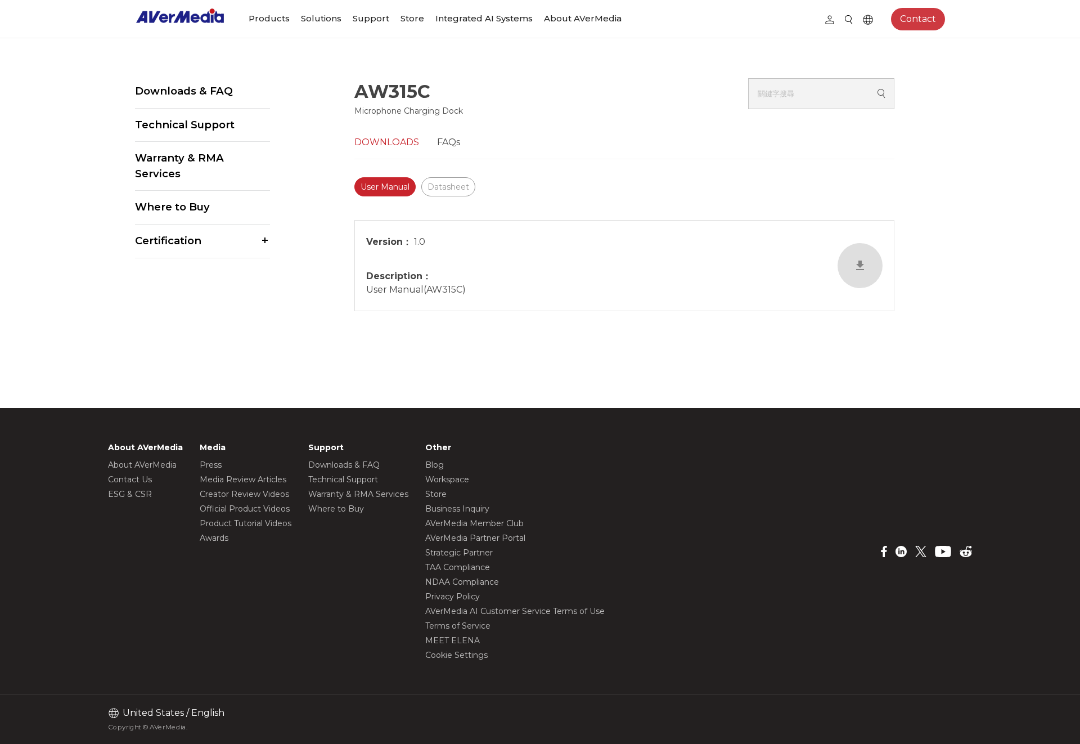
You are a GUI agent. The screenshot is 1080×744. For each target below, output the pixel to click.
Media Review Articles (243, 479)
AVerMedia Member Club (474, 523)
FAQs (448, 142)
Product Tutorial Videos (245, 523)
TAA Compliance (457, 567)
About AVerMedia (583, 18)
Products (269, 18)
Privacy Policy (452, 596)
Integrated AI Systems (484, 18)
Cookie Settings (456, 655)
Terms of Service (457, 626)
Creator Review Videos (244, 494)
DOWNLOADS (386, 142)
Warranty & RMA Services (179, 165)
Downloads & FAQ (184, 90)
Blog (434, 465)
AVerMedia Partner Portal (475, 538)
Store (412, 18)
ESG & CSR (130, 494)
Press (211, 465)
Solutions (321, 18)
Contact (918, 19)
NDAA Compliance (462, 582)
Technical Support (185, 124)
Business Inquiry (457, 509)
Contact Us (130, 479)
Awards (214, 538)
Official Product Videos (245, 509)
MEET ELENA (452, 640)
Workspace (447, 479)
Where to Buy (172, 206)
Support (371, 18)
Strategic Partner (459, 553)
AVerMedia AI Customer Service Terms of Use (515, 611)
